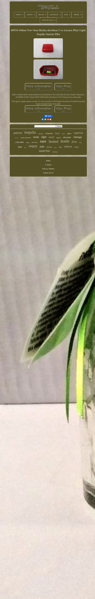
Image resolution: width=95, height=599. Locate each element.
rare (43, 141)
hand (25, 147)
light (20, 147)
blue (80, 142)
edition (68, 146)
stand (51, 137)
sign (43, 136)
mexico (35, 142)
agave (58, 137)
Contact (48, 164)
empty (33, 146)
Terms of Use (48, 172)
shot (60, 147)
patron (18, 133)
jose (74, 141)
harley (76, 147)
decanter (67, 137)
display (55, 152)
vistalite (40, 134)
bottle (65, 141)
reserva (49, 133)
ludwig (16, 138)
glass (69, 133)
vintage (77, 137)
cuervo (78, 133)
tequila (30, 132)
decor (63, 134)
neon (27, 142)
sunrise (44, 151)
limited (53, 141)
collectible (19, 142)
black (57, 133)
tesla (36, 136)
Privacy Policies (48, 168)
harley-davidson (26, 137)
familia (49, 147)
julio (42, 146)
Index (48, 160)
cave (55, 147)
